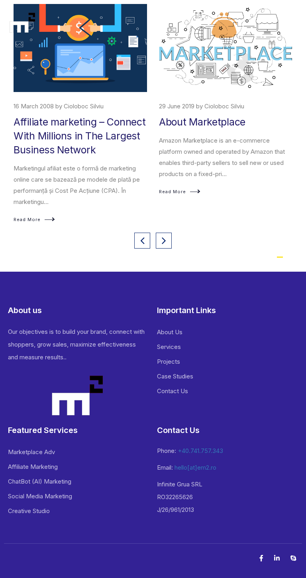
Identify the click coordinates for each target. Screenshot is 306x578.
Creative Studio (29, 511)
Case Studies (175, 376)
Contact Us (172, 391)
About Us (169, 332)
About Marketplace (202, 122)
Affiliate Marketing (33, 466)
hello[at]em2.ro (195, 467)
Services (169, 347)
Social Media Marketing (40, 496)
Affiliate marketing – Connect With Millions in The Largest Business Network (79, 136)
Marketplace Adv (31, 452)
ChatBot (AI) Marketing (39, 481)
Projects (168, 361)
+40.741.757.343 (200, 451)
